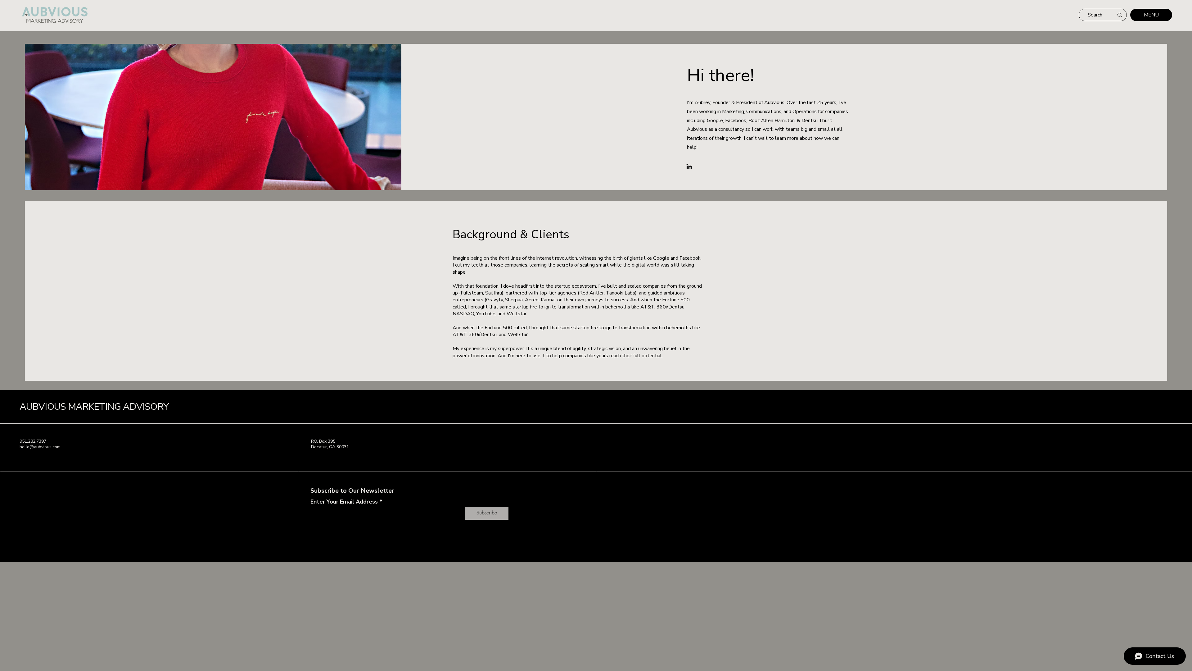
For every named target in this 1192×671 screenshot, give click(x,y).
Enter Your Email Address (344, 501)
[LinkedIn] (689, 166)
